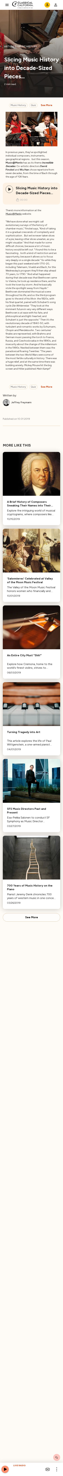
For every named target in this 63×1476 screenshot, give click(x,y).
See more (46, 105)
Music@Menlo (14, 213)
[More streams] (47, 1469)
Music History (18, 105)
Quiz (33, 105)
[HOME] (23, 4)
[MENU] (7, 5)
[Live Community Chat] (56, 1457)
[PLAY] (9, 189)
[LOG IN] (55, 5)
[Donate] (47, 5)
